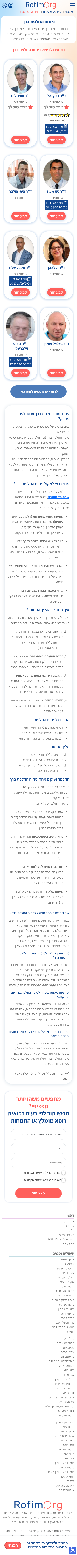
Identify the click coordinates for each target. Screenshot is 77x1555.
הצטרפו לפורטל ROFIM (60, 1239)
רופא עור (69, 1332)
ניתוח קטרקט (66, 1304)
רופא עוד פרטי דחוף (62, 1327)
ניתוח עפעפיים (66, 1415)
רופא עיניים (67, 1476)
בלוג (71, 1230)
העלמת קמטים (65, 1277)
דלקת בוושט (67, 1431)
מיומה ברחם (67, 1357)
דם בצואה (68, 1393)
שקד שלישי (68, 1273)
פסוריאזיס (68, 1454)
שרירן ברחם (67, 1352)
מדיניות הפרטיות (40, 1547)
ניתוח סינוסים (66, 1449)
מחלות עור (68, 1338)
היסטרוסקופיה (66, 1440)
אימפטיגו (69, 1264)
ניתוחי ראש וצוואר (64, 1384)
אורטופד (69, 1458)
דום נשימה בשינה (64, 1411)
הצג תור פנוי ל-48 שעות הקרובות (42, 1173)
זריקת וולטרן (67, 1259)
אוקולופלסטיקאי (65, 1485)
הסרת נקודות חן (65, 1422)
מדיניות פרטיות (65, 1235)
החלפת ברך (67, 1318)
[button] (72, 1550)
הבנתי (13, 1545)
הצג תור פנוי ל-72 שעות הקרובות (42, 1180)
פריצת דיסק (67, 1314)
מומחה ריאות (66, 1467)
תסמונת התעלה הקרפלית (59, 1406)
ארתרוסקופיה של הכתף (60, 1397)
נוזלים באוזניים (65, 1295)
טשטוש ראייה (66, 1402)
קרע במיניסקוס (65, 1268)
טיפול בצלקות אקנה (63, 1300)
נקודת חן (69, 1375)
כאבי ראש (68, 1445)
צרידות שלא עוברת (63, 1323)
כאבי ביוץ (69, 1370)
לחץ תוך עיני (67, 1282)
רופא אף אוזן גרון (64, 1463)
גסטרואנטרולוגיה (64, 1436)
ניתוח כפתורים (66, 1286)
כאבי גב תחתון (66, 1309)
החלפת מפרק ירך (64, 1379)
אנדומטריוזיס (66, 1366)
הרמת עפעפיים (65, 1343)
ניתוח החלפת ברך (64, 1291)
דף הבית (70, 12)
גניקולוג (69, 1481)
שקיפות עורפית (65, 1388)
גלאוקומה (68, 1347)
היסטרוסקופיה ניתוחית (61, 1361)
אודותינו (69, 1226)
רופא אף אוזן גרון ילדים (61, 1472)
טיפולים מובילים (52, 12)
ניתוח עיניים (67, 1427)
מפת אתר (68, 1244)
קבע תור (56, 139)
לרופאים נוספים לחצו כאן (38, 391)
